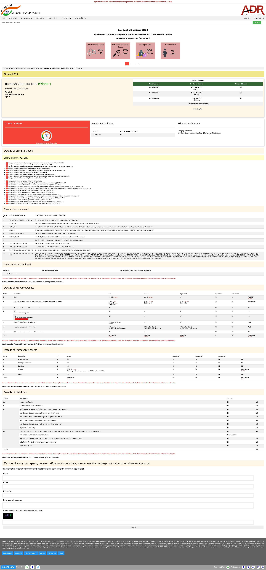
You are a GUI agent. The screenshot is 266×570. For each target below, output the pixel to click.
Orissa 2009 (14, 68)
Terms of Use (52, 553)
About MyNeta (259, 18)
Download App (219, 567)
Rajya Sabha (39, 18)
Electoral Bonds (66, 18)
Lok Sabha (13, 18)
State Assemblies (26, 18)
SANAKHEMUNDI (36, 68)
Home (4, 18)
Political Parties (52, 18)
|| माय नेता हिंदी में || (80, 18)
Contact (42, 553)
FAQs (61, 553)
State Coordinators (31, 553)
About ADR (247, 18)
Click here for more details (198, 104)
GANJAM (24, 68)
